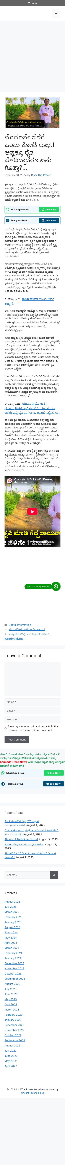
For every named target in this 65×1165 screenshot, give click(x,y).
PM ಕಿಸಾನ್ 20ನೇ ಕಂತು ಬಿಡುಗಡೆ (21, 839)
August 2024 (12, 927)
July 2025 (10, 906)
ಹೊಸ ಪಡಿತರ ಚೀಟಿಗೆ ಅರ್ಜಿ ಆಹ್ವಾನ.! (27, 629)
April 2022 (11, 1066)
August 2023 (12, 983)
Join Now (50, 209)
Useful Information (20, 624)
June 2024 (11, 932)
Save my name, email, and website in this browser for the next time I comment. (33, 728)
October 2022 (13, 1035)
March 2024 (12, 947)
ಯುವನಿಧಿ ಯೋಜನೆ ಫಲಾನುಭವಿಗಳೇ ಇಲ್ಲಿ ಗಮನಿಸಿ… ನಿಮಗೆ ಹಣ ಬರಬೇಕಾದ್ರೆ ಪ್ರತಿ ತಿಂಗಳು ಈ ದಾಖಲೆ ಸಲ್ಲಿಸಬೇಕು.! (32, 408)
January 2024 (13, 958)
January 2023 (13, 1019)
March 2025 (12, 911)
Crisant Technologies (32, 1092)
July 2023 (10, 989)
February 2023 (13, 1014)
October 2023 (13, 973)
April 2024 (11, 942)
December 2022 (14, 1025)
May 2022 (11, 1060)
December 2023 (14, 963)
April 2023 (11, 1004)
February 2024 (13, 953)
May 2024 (11, 937)
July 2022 (10, 1050)
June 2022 (11, 1055)
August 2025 (12, 901)
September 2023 (15, 978)
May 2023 (11, 999)
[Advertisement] (32, 56)
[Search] (54, 875)
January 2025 (13, 922)
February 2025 (13, 917)
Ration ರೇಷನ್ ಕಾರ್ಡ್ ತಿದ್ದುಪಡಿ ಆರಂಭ (24, 844)
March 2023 (12, 1009)
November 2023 (14, 968)
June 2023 (11, 994)
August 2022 (12, 1045)
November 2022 (14, 1030)
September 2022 (15, 1040)
